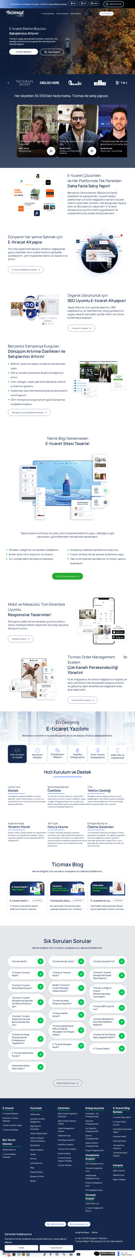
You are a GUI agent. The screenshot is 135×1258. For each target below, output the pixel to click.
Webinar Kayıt (118, 1175)
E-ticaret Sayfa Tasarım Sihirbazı (65, 1159)
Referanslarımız (76, 13)
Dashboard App (64, 1135)
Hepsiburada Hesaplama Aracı (92, 1176)
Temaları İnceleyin (19, 639)
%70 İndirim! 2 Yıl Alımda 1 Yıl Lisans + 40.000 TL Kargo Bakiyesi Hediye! (39, 4)
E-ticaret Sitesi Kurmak (119, 1123)
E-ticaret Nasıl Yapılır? (122, 1117)
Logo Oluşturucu (92, 1203)
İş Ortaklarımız (36, 1163)
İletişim (33, 1181)
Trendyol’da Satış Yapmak (120, 1154)
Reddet (21, 1248)
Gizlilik (95, 1232)
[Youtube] (78, 1254)
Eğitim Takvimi (119, 1170)
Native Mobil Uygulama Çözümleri (67, 1115)
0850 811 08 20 (116, 4)
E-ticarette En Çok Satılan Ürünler (101, 901)
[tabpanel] (64, 44)
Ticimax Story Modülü (67, 1149)
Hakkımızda (35, 1114)
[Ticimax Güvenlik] (16, 1254)
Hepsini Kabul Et (56, 1248)
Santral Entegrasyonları (92, 1137)
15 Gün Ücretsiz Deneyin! (66, 576)
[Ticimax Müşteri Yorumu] (51, 151)
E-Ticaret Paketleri (10, 1113)
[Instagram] (57, 1254)
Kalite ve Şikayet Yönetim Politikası (37, 1139)
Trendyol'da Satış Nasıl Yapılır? (60, 901)
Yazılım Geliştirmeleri (38, 1133)
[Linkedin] (71, 1254)
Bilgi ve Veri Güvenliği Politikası (75, 1232)
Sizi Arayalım (54, 52)
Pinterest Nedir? (120, 1136)
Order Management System (66, 1129)
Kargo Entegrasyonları (94, 1150)
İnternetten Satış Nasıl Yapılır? (122, 1130)
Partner (33, 1158)
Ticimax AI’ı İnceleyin (79, 328)
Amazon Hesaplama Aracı (93, 1184)
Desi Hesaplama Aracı (94, 1163)
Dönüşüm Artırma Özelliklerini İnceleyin (28, 412)
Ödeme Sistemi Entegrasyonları (92, 1144)
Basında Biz (35, 1145)
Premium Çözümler (62, 13)
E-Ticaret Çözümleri (48, 13)
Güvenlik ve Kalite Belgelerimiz (37, 1120)
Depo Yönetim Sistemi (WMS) (67, 1122)
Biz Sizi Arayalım (77, 1224)
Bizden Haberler (36, 1149)
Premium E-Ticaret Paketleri (10, 1119)
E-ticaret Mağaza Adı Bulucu (94, 1209)
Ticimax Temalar (64, 1165)
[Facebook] (50, 1254)
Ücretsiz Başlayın (106, 13)
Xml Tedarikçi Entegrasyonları (92, 1129)
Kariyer (33, 1154)
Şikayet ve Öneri (37, 1176)
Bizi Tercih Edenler (9, 1142)
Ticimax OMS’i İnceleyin (81, 700)
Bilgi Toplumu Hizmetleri (35, 1127)
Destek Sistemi (36, 1172)
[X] (64, 1254)
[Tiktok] (45, 1254)
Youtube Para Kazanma (118, 1146)
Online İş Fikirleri (119, 1141)
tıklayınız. (8, 1242)
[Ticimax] (15, 13)
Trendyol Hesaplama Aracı (93, 1169)
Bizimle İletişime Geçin (66, 1083)
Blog (32, 1167)
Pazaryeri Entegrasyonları (92, 1122)
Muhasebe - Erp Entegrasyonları (92, 1115)
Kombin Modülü (64, 1153)
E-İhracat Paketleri (10, 1129)
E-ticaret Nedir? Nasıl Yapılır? (19, 901)
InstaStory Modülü (65, 1144)
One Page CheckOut (66, 1140)
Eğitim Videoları (119, 1179)
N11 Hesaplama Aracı (94, 1190)
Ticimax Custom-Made (12, 1125)
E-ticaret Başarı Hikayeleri (9, 1155)
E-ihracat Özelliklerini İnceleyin (24, 269)
